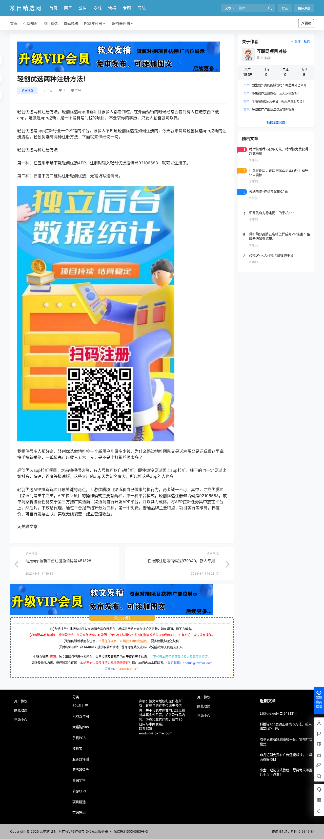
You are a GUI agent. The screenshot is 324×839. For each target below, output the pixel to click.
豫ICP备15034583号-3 (131, 831)
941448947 (88, 647)
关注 (298, 42)
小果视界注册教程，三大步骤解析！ (271, 93)
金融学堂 (79, 780)
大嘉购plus (80, 727)
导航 (141, 8)
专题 (127, 8)
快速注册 (304, 8)
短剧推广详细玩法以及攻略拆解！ (269, 109)
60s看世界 (80, 706)
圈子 (68, 8)
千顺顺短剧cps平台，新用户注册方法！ (274, 101)
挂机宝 (77, 748)
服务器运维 (80, 770)
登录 (285, 8)
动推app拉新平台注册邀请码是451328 (58, 560)
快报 (112, 8)
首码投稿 (79, 812)
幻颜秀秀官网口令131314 (278, 713)
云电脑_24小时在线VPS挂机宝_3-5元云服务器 (73, 831)
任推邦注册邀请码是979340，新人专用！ (183, 560)
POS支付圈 (93, 23)
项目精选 (27, 90)
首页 (53, 8)
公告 (83, 8)
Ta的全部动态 (276, 122)
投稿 (308, 23)
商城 (97, 8)
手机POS (79, 738)
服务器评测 (121, 23)
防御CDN (79, 791)
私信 (307, 42)
